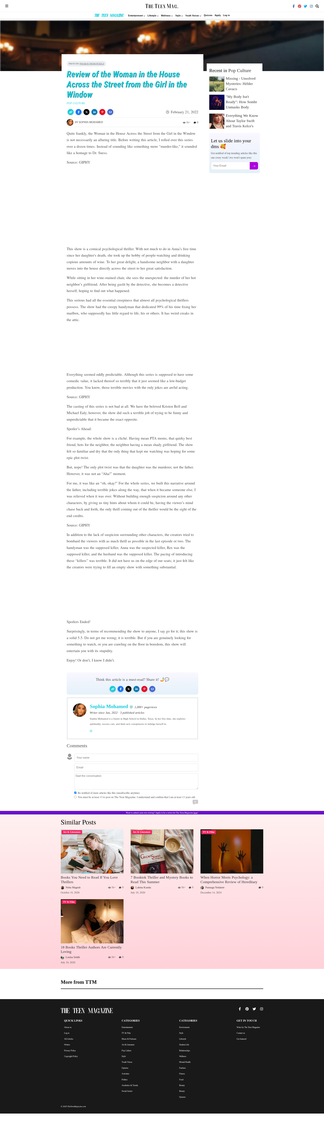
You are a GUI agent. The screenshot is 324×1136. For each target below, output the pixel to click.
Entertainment (127, 1027)
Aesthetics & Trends (130, 1085)
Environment (184, 1027)
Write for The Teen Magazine (248, 1027)
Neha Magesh (73, 887)
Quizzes (208, 15)
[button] (71, 112)
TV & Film (126, 1033)
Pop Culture (239, 70)
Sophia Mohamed (91, 122)
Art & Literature (128, 1044)
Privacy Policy (70, 1050)
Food (181, 1079)
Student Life (184, 1044)
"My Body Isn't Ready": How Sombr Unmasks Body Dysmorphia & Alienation (241, 107)
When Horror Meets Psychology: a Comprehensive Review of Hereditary (228, 879)
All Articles (68, 1039)
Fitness (182, 1074)
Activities (125, 1074)
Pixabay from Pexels (92, 63)
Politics (125, 1079)
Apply (218, 15)
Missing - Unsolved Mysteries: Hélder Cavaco (240, 83)
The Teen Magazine (108, 16)
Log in (226, 15)
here (195, 813)
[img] (6, 6)
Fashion (182, 1068)
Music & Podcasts (129, 1039)
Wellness (182, 1056)
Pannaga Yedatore (214, 887)
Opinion (125, 1068)
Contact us (241, 1033)
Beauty (182, 1085)
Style (124, 1056)
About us (68, 1027)
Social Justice (127, 1091)
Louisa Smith (73, 957)
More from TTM (79, 982)
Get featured (241, 1039)
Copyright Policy (71, 1056)
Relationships (184, 1050)
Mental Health (185, 1062)
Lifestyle (182, 1039)
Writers (67, 1044)
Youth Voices (127, 1062)
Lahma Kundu (143, 887)
